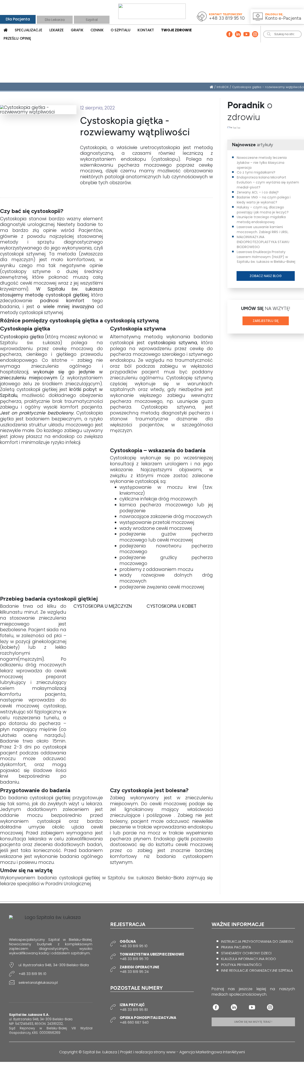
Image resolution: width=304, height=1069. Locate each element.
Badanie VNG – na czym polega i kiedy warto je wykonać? (263, 200)
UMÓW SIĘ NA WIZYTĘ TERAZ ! (253, 1022)
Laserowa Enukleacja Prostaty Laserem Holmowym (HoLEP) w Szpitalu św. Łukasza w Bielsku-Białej (266, 257)
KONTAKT (146, 30)
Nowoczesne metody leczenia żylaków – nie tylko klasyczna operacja (262, 162)
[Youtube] (246, 34)
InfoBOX (223, 87)
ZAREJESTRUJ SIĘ (266, 320)
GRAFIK (77, 30)
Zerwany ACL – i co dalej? (258, 192)
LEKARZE (56, 30)
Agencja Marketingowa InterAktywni (212, 1052)
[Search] (269, 34)
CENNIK (97, 30)
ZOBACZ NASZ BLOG (266, 275)
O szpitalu (120, 30)
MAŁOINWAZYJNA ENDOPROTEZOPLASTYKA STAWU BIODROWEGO (263, 242)
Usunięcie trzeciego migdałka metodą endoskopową (261, 219)
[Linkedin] (238, 34)
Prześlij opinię (17, 38)
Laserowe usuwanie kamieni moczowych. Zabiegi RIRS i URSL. (263, 229)
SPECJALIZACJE (28, 30)
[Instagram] (255, 34)
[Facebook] (229, 34)
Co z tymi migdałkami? (256, 172)
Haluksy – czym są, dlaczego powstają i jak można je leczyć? (263, 210)
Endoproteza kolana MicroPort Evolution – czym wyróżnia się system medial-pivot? (268, 182)
